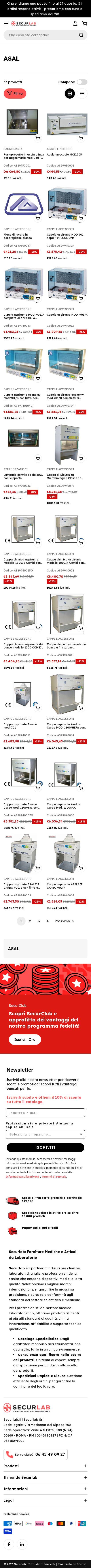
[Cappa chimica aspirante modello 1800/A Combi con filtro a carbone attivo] (67, 529)
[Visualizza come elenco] (82, 93)
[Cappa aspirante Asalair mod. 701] (24, 694)
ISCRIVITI (45, 1147)
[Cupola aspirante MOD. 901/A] (67, 284)
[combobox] (44, 1134)
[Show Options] (81, 1134)
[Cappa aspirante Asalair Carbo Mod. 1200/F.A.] (67, 774)
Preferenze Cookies (16, 1514)
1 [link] (21, 921)
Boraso (81, 1564)
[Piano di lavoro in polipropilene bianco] (24, 204)
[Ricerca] (81, 35)
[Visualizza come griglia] (69, 93)
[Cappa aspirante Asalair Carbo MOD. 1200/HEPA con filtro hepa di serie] (67, 694)
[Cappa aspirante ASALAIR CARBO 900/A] (67, 854)
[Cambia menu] (6, 23)
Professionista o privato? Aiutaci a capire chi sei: (39, 1125)
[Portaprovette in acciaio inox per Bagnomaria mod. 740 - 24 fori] (24, 124)
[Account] (76, 23)
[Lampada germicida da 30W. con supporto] (24, 444)
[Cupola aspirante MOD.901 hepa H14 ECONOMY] (67, 204)
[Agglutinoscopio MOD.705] (67, 124)
